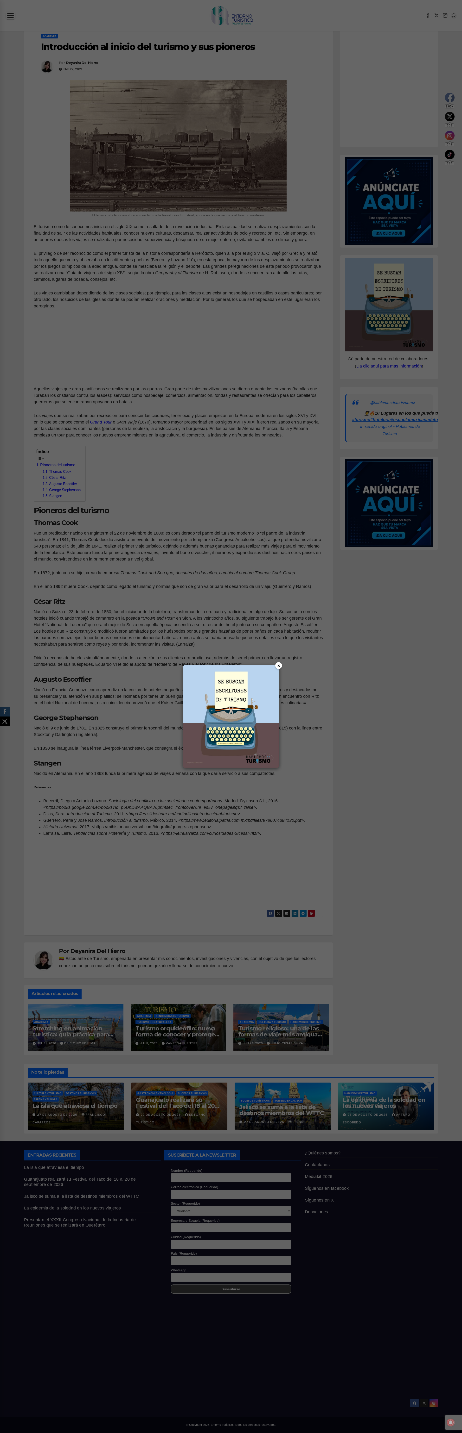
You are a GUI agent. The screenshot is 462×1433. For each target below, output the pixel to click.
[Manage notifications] (451, 1422)
